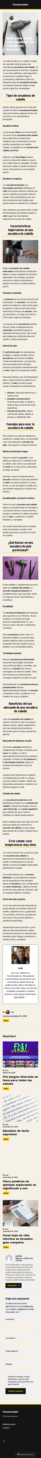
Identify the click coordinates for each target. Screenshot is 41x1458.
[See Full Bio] (25, 997)
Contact (6, 1428)
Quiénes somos (9, 1424)
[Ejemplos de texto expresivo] (20, 1108)
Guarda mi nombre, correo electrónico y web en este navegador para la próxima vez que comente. (20, 1380)
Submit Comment (15, 1391)
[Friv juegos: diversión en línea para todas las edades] (20, 1054)
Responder (12, 1285)
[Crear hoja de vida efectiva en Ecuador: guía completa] (20, 1213)
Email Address (12, 1351)
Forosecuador (20, 4)
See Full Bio (19, 997)
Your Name (10, 1338)
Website (8, 1364)
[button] (4, 4)
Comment (10, 1319)
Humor (6, 1021)
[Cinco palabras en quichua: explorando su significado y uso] (20, 1159)
